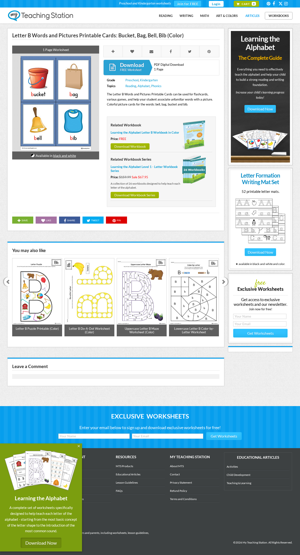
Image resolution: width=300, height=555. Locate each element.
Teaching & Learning (239, 483)
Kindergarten (149, 80)
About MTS (177, 466)
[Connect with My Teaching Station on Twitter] (281, 3)
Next (225, 282)
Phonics (156, 86)
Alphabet (144, 86)
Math (204, 16)
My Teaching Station (41, 16)
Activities (232, 466)
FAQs (119, 491)
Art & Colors (227, 16)
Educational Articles (128, 474)
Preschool (132, 80)
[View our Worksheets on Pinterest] (269, 4)
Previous (7, 282)
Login (216, 4)
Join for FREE (187, 4)
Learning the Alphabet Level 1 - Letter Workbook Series (144, 169)
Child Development (238, 475)
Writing (186, 16)
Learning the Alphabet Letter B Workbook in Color (145, 132)
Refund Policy (178, 491)
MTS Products (124, 466)
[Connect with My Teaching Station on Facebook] (275, 4)
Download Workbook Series (134, 195)
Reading (165, 16)
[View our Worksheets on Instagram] (286, 4)
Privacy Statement (181, 482)
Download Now (260, 109)
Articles (252, 16)
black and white (64, 156)
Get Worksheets (260, 333)
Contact (175, 474)
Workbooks (279, 16)
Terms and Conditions (183, 499)
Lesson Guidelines (127, 482)
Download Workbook (130, 146)
